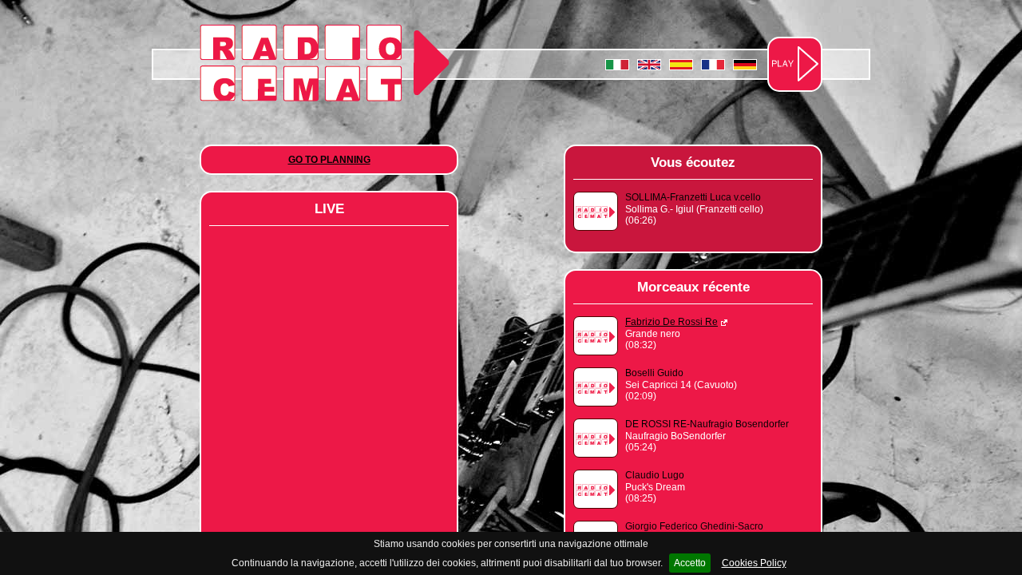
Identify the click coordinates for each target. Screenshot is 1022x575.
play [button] (795, 63)
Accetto (690, 563)
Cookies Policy (754, 563)
